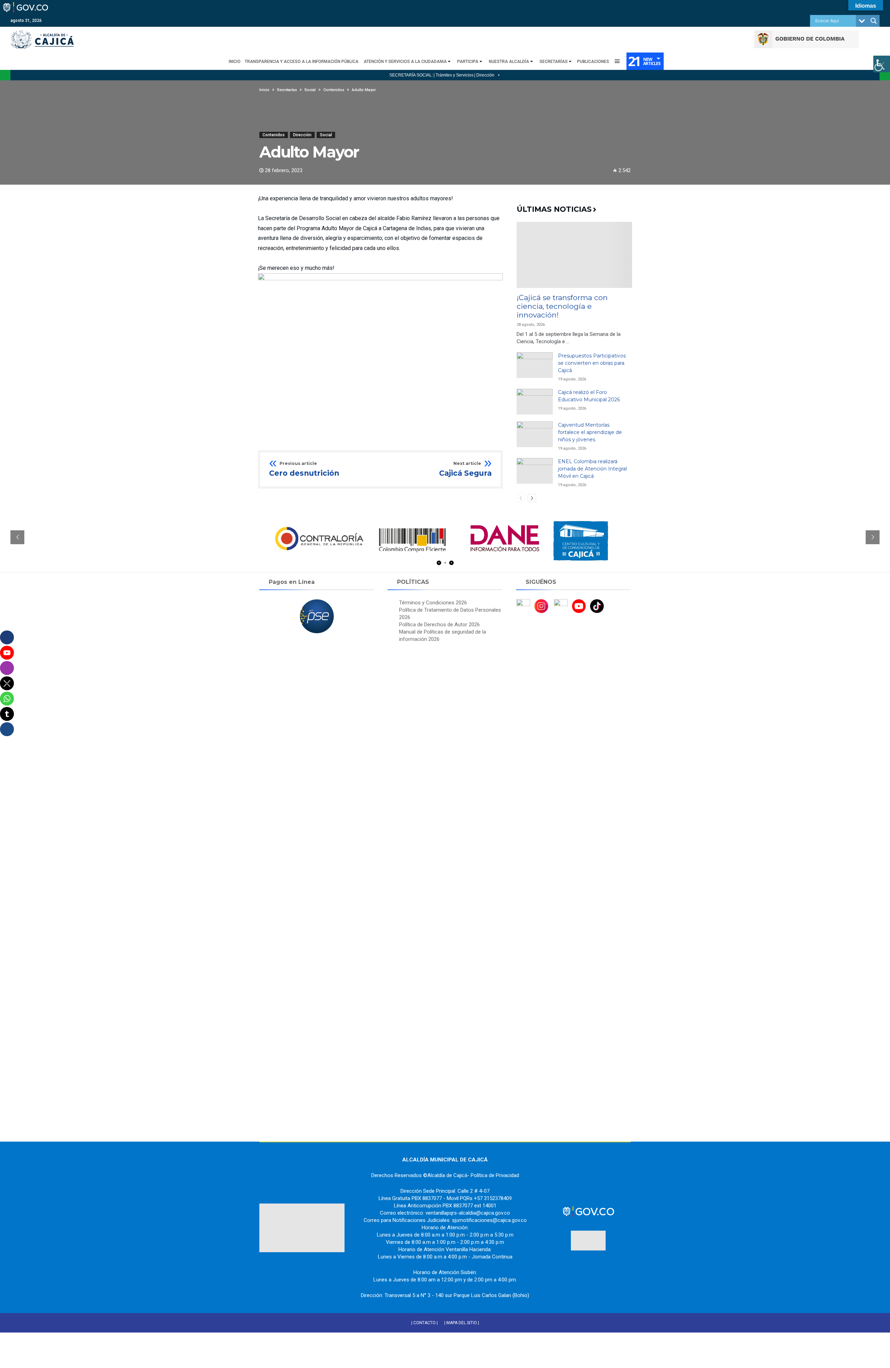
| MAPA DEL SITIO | (461, 1322)
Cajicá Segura (465, 469)
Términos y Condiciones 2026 (433, 602)
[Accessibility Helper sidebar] (881, 64)
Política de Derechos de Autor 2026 (439, 624)
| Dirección (484, 75)
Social (326, 134)
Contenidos (273, 134)
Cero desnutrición (304, 469)
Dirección (302, 134)
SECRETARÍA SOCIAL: (411, 75)
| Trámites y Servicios (454, 75)
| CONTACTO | (424, 1322)
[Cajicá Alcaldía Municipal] (42, 30)
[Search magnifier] (874, 21)
